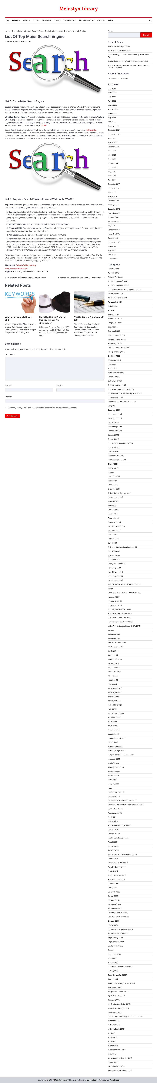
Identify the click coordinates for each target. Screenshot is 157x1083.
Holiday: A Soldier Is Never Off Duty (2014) (124, 593)
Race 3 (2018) (113, 850)
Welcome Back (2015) (116, 1029)
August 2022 (113, 109)
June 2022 (112, 113)
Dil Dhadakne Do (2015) (117, 460)
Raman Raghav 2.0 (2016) (118, 863)
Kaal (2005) (112, 684)
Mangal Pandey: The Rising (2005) (121, 755)
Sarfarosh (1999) (114, 892)
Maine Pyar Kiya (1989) (117, 751)
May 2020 (112, 155)
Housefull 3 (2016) (115, 605)
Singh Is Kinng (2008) (116, 942)
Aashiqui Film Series (115, 277)
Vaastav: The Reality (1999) (118, 1008)
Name (8, 385)
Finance (16, 21)
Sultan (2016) (113, 971)
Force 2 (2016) (113, 518)
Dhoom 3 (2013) (114, 447)
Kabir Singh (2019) (115, 688)
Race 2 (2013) (113, 846)
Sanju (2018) (112, 888)
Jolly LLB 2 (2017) (114, 672)
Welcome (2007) (114, 1025)
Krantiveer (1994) (114, 717)
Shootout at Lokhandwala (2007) (120, 929)
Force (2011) (112, 514)
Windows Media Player (116, 1050)
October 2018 (113, 163)
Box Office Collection (116, 373)
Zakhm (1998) (113, 1062)
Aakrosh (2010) (114, 273)
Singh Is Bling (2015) (115, 938)
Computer (111, 406)
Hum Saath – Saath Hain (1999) (119, 618)
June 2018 (112, 176)
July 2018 (111, 172)
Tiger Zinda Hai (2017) (116, 996)
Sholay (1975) (113, 925)
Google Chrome (114, 551)
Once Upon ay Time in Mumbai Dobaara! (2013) (126, 805)
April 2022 (112, 122)
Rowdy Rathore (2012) (116, 879)
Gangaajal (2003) (114, 530)
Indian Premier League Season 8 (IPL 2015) (124, 626)
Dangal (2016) (113, 422)
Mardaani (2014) (114, 759)
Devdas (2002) (113, 435)
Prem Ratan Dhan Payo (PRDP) (119, 825)
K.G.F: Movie (112, 676)
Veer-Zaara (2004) (115, 1012)
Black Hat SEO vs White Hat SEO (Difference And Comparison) (52, 320)
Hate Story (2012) (114, 568)
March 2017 (112, 196)
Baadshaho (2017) (115, 319)
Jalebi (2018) (113, 655)
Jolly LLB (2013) (114, 667)
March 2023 (112, 105)
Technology (70, 21)
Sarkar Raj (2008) (114, 904)
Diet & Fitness (113, 451)
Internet (111, 630)
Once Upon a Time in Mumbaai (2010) (122, 800)
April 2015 (112, 255)
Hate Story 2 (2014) (115, 572)
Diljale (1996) (113, 464)
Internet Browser (114, 634)
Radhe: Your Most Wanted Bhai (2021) (122, 854)
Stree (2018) (112, 962)
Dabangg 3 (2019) (115, 418)
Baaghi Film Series (115, 323)
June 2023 (112, 93)
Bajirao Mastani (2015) (116, 335)
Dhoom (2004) (113, 439)
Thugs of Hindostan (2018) (118, 992)
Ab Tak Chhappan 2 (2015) (118, 285)
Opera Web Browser (115, 809)
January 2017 (113, 205)
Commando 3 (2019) (115, 397)
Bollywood (112, 364)
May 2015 (111, 250)
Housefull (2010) (114, 597)
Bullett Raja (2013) (115, 381)
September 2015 (114, 242)
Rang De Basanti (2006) (117, 867)
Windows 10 (112, 1037)
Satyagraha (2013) (115, 908)
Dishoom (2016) (114, 476)
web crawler (91, 130)
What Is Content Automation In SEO (89, 318)
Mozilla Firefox (113, 776)
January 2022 (113, 126)
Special (110, 950)
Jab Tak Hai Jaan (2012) (117, 643)
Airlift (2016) (112, 306)
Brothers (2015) (114, 377)
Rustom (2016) (113, 884)
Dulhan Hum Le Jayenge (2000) (120, 493)
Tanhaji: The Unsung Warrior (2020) (121, 983)
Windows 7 (112, 1041)
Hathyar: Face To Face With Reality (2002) (124, 584)
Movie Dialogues (114, 771)
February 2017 (113, 201)
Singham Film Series (115, 946)
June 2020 (112, 151)
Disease (111, 472)
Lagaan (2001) (113, 734)
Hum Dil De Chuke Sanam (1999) (120, 613)
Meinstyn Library (78, 9)
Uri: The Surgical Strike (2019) (119, 1004)
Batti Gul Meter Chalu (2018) (118, 348)
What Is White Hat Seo (26, 265)
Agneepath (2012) (115, 302)
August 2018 (113, 167)
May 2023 (112, 97)
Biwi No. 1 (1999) (114, 356)
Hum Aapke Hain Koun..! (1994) (119, 609)
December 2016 (114, 209)
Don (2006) (112, 481)
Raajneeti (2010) (114, 834)
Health (26, 21)
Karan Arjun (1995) (115, 692)
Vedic (57, 21)
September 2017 (114, 188)
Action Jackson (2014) (116, 294)
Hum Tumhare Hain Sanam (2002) (121, 622)
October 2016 (113, 217)
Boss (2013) (112, 368)
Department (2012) (115, 431)
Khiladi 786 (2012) (115, 705)
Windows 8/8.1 (113, 1046)
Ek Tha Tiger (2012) (115, 497)
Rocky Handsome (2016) (117, 875)
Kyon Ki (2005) (113, 730)
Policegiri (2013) (114, 821)
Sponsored (112, 958)
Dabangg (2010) (114, 410)
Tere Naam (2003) (115, 987)
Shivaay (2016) (113, 921)
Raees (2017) (113, 859)
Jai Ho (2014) (113, 651)
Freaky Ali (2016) (114, 522)
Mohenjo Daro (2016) (116, 767)
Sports (100, 21)
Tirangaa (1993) (114, 1000)
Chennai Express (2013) (117, 385)
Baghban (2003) (114, 331)
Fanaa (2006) (113, 510)
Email (59, 385)
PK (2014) (111, 817)
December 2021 (114, 130)
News (110, 21)
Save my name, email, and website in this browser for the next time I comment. (43, 408)
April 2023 (112, 101)
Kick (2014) (112, 709)
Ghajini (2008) (113, 539)
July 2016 (111, 226)
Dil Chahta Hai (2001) (116, 456)
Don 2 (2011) (112, 485)
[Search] (150, 20)
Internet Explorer (114, 638)
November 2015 (114, 234)
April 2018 (112, 180)
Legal (36, 21)
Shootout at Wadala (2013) (118, 933)
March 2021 (112, 142)
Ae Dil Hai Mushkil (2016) (117, 298)
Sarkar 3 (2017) (114, 900)
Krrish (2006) (113, 722)
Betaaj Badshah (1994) (116, 352)
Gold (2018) (112, 543)
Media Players (113, 763)
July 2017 (111, 192)
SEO (39, 271)
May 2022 (112, 118)
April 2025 (112, 88)
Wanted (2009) (114, 1021)
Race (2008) (112, 842)
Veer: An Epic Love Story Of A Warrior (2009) (125, 1016)
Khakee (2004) (113, 697)
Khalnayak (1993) (114, 701)
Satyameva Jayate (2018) (117, 913)
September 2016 (114, 221)
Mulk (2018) (112, 780)
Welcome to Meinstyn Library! (119, 46)
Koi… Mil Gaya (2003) (116, 713)
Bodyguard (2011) (114, 360)
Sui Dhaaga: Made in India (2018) (120, 967)
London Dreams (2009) (117, 738)
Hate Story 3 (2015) (115, 576)
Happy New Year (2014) (117, 564)
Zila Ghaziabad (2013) (116, 1066)
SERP (43, 125)
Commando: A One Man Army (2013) (122, 402)
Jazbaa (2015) (113, 663)
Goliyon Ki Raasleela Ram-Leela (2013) (122, 547)
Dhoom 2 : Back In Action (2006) (120, 443)
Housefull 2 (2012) (115, 601)
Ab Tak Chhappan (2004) (117, 281)
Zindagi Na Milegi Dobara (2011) (120, 1070)
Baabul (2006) (113, 314)
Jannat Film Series (115, 659)
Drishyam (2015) (114, 489)
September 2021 (114, 134)
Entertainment (86, 21)
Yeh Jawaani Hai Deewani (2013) (120, 1058)
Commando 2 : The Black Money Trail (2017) (124, 393)
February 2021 (113, 147)
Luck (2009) (112, 742)
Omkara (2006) (114, 796)
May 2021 (112, 138)
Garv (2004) (112, 535)
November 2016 (114, 213)
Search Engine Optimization (16, 268)
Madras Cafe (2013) (115, 746)
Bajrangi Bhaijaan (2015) (117, 339)
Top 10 (45, 271)
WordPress (112, 1054)
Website (8, 396)
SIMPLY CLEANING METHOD (119, 50)
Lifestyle (46, 21)
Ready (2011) (113, 871)
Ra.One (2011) (113, 830)
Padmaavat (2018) (115, 813)
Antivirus (111, 310)
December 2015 (114, 230)
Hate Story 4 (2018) (115, 580)
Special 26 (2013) (114, 954)
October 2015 (113, 238)
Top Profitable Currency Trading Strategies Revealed (128, 61)
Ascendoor (92, 1080)
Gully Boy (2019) (114, 555)
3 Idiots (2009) (113, 269)
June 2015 (112, 246)
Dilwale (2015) (113, 468)
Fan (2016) (112, 505)
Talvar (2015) (113, 979)
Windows (111, 1033)
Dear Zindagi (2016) (115, 427)
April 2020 (112, 159)
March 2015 (112, 259)
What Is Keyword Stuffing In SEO (18, 318)
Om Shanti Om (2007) (116, 792)
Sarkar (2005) (113, 896)
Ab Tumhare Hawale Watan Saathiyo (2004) (124, 289)
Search (111, 31)
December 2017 (114, 184)
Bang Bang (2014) (115, 343)
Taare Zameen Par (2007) (117, 975)
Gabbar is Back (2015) (116, 526)
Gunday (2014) (113, 559)
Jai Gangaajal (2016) (115, 647)
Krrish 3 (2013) (113, 726)
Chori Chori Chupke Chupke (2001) (121, 389)
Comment (10, 354)
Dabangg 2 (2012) (115, 414)
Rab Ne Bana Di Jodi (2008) (118, 838)
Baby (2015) (112, 327)
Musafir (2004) (113, 784)
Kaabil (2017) (113, 680)
